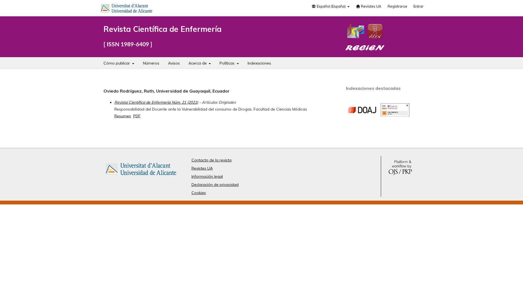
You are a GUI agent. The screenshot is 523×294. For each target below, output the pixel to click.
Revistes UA (370, 6)
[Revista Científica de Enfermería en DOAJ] (362, 123)
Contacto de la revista (211, 160)
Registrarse (397, 6)
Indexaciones (259, 63)
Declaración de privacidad (215, 184)
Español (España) (331, 6)
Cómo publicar (117, 63)
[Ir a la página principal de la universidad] (126, 9)
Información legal (207, 176)
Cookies (198, 192)
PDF (137, 116)
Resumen (122, 116)
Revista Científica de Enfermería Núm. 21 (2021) (156, 102)
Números (151, 63)
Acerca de (198, 63)
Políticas (228, 63)
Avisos (174, 63)
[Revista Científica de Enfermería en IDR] (395, 115)
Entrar (418, 6)
